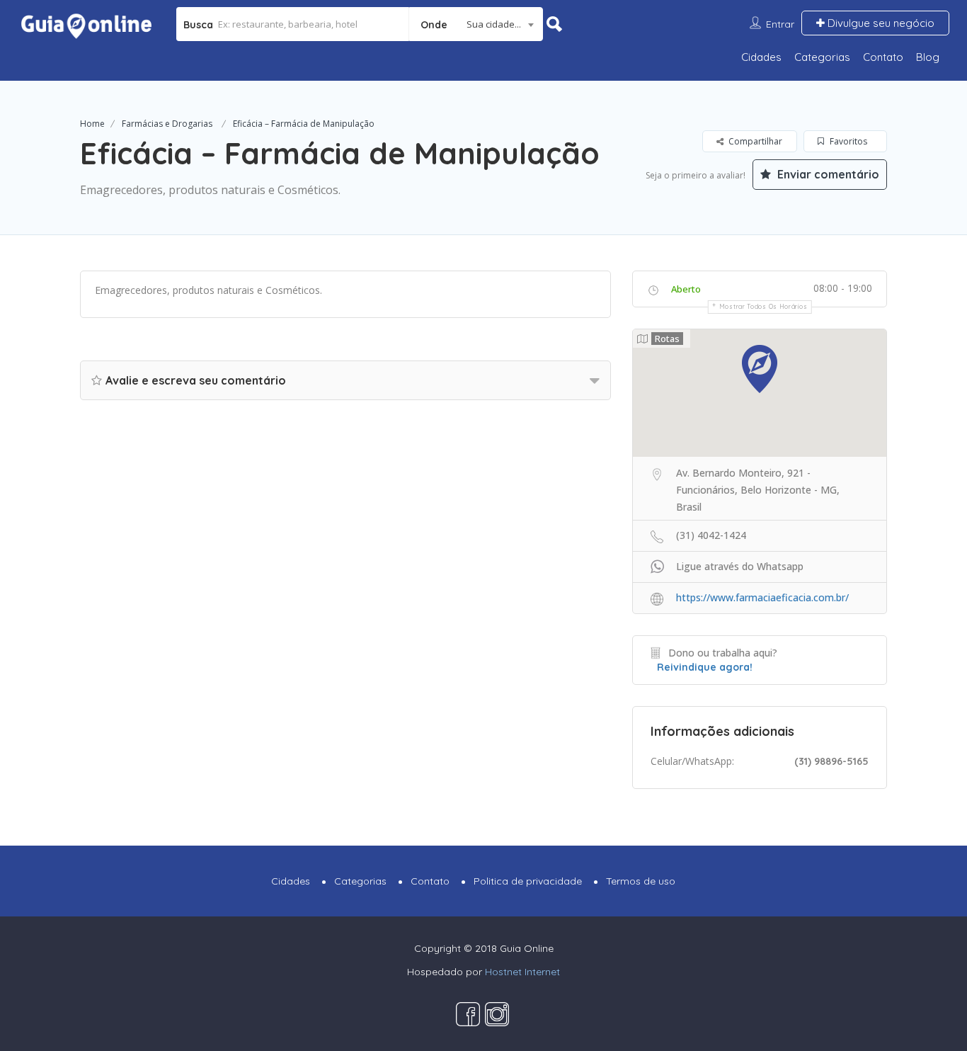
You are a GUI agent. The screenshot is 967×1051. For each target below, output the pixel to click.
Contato (883, 57)
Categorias (822, 57)
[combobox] (476, 24)
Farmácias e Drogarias (167, 124)
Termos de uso (640, 881)
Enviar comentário (826, 174)
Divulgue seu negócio (879, 23)
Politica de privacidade (528, 881)
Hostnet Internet (522, 971)
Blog (927, 57)
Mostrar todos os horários (763, 306)
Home (92, 124)
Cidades (761, 57)
